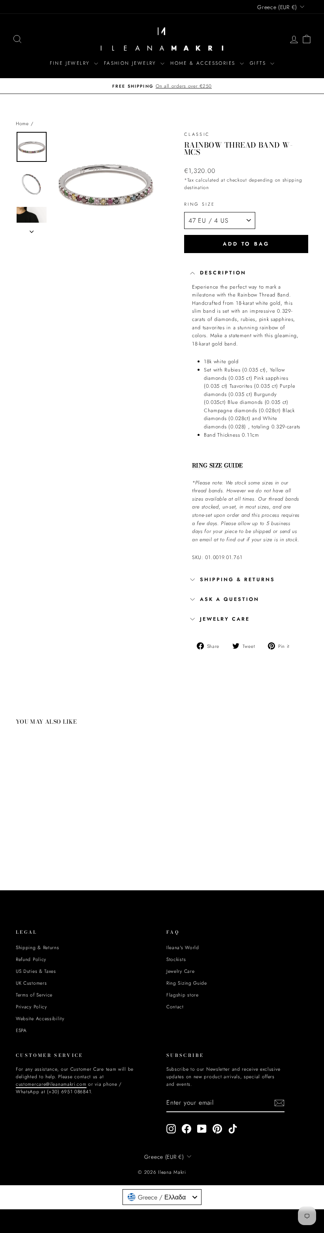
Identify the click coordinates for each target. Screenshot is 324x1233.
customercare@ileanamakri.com (98, 687)
